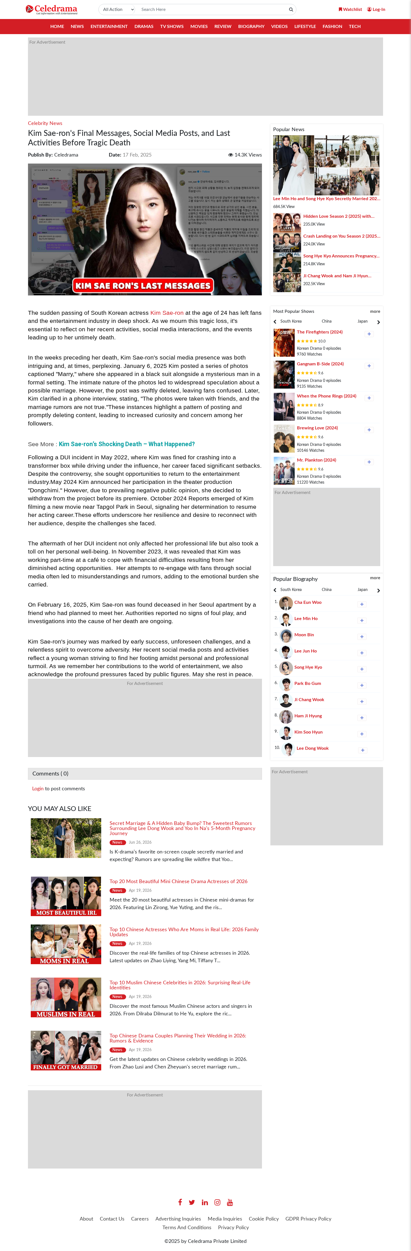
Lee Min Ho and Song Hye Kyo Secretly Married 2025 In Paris (326, 199)
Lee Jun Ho (305, 651)
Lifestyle (305, 26)
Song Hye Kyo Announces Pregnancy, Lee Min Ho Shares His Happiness (340, 256)
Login (38, 788)
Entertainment (109, 26)
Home (57, 26)
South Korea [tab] (291, 321)
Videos (279, 26)
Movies (199, 26)
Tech (355, 26)
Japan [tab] (363, 321)
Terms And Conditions (186, 1227)
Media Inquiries (225, 1219)
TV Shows (172, 26)
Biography (251, 26)
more (375, 311)
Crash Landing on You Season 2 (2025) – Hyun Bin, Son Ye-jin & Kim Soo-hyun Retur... (340, 237)
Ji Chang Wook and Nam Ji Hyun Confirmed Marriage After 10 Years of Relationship (340, 276)
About (86, 1219)
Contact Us (112, 1219)
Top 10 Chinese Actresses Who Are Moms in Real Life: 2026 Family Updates (184, 932)
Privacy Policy (233, 1227)
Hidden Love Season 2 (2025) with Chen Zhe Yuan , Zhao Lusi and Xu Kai (340, 217)
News (77, 26)
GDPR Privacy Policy (308, 1219)
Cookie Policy (264, 1219)
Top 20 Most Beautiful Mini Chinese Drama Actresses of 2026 (178, 881)
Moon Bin (304, 635)
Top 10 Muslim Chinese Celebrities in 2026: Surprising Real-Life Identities (180, 985)
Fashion (332, 26)
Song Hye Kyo (308, 667)
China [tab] (327, 321)
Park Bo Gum (307, 683)
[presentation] (291, 321)
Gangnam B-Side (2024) (320, 364)
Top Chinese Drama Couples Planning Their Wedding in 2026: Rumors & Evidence (178, 1039)
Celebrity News (45, 123)
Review (223, 26)
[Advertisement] (195, 76)
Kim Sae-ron (166, 312)
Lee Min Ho (306, 618)
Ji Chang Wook (309, 699)
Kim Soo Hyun (308, 732)
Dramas (143, 26)
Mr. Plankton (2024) (316, 460)
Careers (140, 1219)
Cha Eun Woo (308, 602)
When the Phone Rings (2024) (326, 396)
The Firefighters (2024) (319, 332)
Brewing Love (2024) (317, 428)
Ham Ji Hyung (308, 716)
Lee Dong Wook (313, 748)
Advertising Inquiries (178, 1219)
